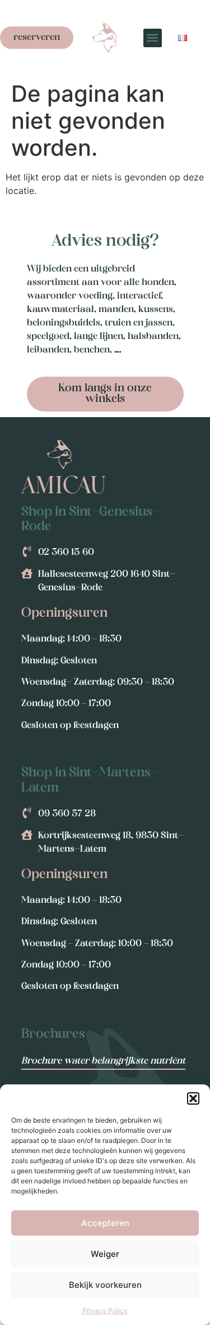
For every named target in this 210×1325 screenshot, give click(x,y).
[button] (193, 1098)
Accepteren (105, 1223)
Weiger (105, 1254)
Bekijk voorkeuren (105, 1284)
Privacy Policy (105, 1310)
